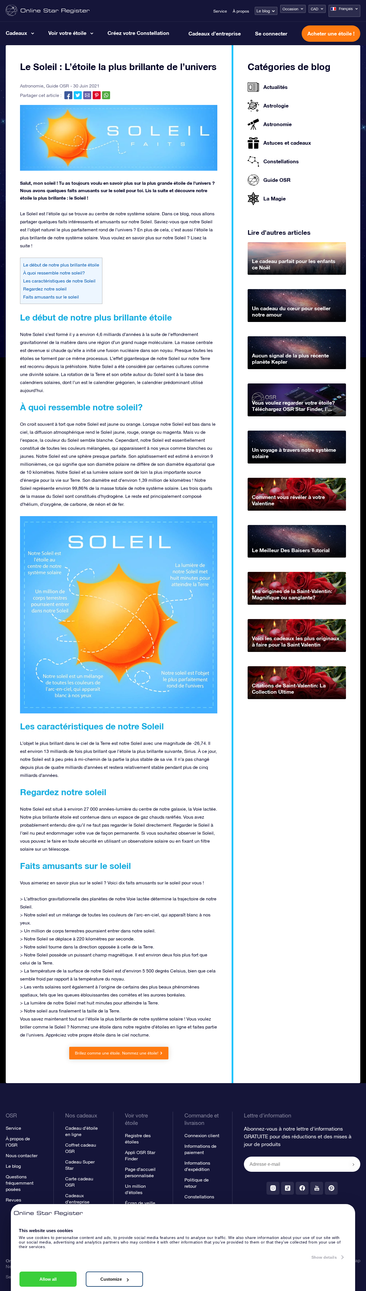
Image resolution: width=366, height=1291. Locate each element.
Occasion (290, 9)
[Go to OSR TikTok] (287, 1188)
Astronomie (31, 85)
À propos (241, 11)
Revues (13, 1199)
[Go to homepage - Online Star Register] (47, 11)
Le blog (263, 11)
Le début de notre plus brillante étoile (61, 264)
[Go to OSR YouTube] (316, 1188)
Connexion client (201, 1135)
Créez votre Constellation (138, 33)
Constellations (199, 1196)
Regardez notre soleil (45, 288)
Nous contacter (21, 1155)
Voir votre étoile (67, 33)
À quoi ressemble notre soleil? (54, 272)
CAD (314, 9)
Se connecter (271, 33)
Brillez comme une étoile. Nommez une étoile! (116, 1053)
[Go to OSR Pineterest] (331, 1188)
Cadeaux (16, 33)
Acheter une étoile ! (331, 33)
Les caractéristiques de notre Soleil (59, 280)
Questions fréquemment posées (19, 1183)
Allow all (48, 1279)
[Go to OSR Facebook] (302, 1188)
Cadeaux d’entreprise (214, 33)
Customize (111, 1279)
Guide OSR (57, 85)
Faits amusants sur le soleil (51, 296)
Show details (324, 1257)
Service (220, 11)
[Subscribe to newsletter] (353, 1164)
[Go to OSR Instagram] (272, 1188)
